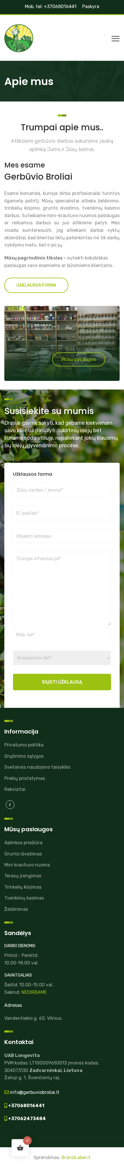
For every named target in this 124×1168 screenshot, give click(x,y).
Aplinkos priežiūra (23, 842)
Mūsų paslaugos (78, 359)
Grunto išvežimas (23, 854)
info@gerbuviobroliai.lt (34, 1092)
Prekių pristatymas (24, 778)
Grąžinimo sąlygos (24, 756)
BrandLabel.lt (76, 1157)
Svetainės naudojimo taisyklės (37, 767)
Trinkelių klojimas (23, 887)
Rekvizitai (14, 789)
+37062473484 (26, 1118)
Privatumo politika (24, 745)
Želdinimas (16, 909)
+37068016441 (25, 1105)
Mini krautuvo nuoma (27, 865)
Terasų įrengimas (22, 876)
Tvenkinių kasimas (24, 898)
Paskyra (90, 6)
